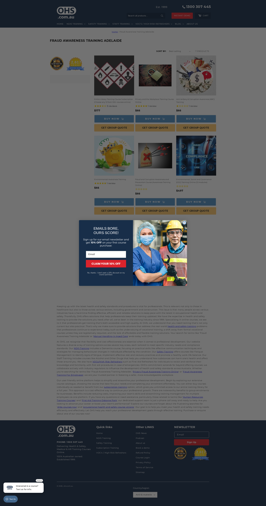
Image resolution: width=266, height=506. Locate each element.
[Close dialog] (184, 222)
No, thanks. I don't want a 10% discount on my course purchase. (106, 274)
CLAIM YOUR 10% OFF (106, 264)
